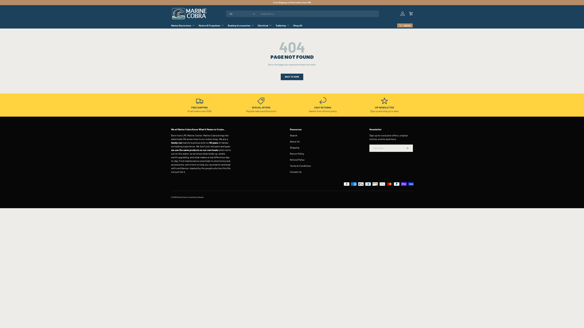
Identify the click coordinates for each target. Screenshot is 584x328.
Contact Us (296, 171)
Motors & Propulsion (209, 25)
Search (293, 135)
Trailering (281, 25)
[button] (411, 13)
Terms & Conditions (300, 165)
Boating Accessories (239, 25)
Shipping (294, 147)
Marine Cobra (182, 197)
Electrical (263, 25)
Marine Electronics (181, 25)
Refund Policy (297, 159)
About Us (295, 141)
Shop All (297, 25)
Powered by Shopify (196, 197)
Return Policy (297, 153)
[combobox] (302, 13)
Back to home (292, 76)
